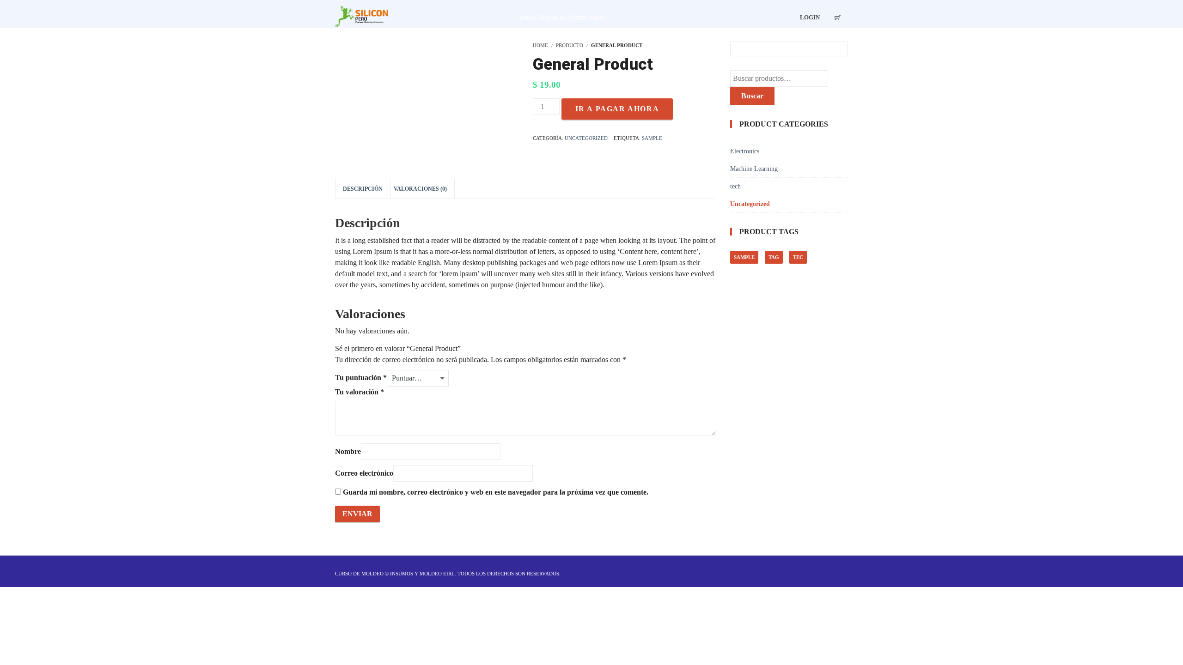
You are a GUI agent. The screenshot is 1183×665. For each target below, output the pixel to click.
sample (652, 138)
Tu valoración (359, 392)
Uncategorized (586, 138)
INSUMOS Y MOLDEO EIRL (422, 573)
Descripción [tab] (363, 189)
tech (735, 186)
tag (773, 257)
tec (798, 257)
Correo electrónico (364, 473)
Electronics (744, 151)
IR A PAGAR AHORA (617, 109)
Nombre (348, 451)
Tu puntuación (361, 377)
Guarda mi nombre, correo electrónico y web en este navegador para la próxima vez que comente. (495, 492)
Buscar (752, 96)
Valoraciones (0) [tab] (420, 189)
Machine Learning (754, 168)
